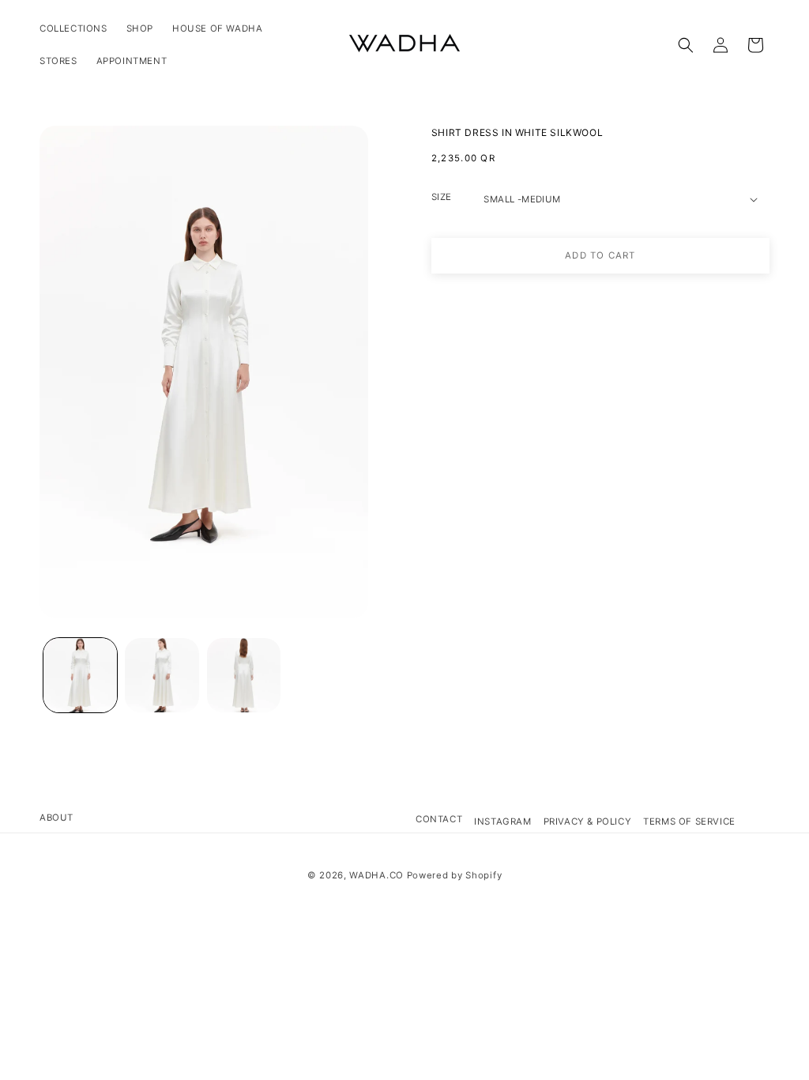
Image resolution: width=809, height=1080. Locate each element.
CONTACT (439, 819)
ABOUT (56, 817)
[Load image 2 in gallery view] (161, 675)
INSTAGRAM (502, 821)
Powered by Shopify (454, 875)
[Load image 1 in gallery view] (80, 675)
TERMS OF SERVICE (689, 821)
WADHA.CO (376, 875)
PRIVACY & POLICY (588, 821)
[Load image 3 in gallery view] (243, 675)
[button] (685, 45)
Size (441, 196)
